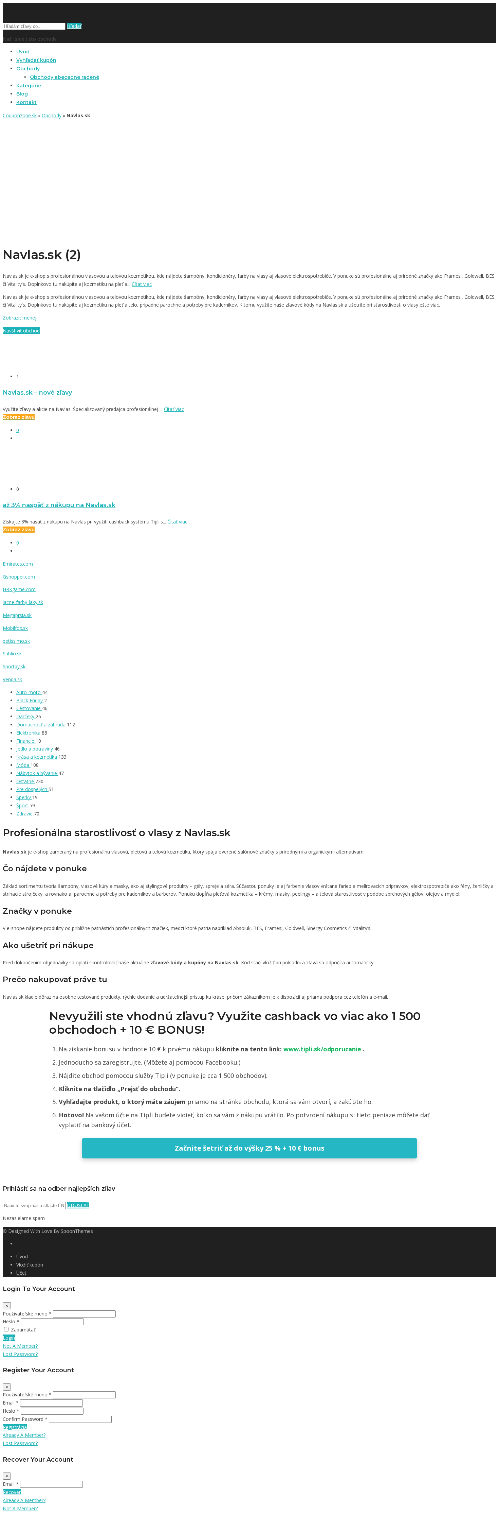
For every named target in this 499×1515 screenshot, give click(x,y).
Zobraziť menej (19, 317)
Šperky (24, 797)
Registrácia (15, 1427)
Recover (12, 1492)
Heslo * (11, 1321)
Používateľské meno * (27, 1313)
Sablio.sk (12, 653)
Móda (23, 765)
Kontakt (26, 102)
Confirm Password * (25, 1419)
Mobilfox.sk (15, 628)
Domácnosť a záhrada (41, 724)
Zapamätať (23, 1329)
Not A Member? (20, 1346)
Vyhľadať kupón (36, 60)
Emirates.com (18, 564)
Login (9, 1338)
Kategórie (28, 86)
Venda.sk (12, 679)
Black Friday (30, 700)
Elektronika (29, 732)
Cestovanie (29, 708)
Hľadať (74, 26)
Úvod (23, 52)
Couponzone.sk (20, 115)
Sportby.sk (14, 666)
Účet (21, 1273)
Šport (23, 805)
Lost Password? (20, 1354)
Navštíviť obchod (21, 330)
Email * (11, 1402)
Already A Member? (24, 1435)
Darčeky (26, 716)
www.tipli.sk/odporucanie (323, 1049)
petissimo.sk (16, 641)
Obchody (28, 69)
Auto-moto (29, 692)
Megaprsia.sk (17, 615)
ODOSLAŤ (78, 1205)
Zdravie (25, 813)
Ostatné (25, 781)
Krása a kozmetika (37, 757)
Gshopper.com (19, 576)
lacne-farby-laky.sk (23, 602)
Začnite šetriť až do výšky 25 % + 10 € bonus (250, 1148)
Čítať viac (142, 284)
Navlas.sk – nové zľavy (37, 392)
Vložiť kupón (29, 1264)
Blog (22, 94)
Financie (26, 741)
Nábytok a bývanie (37, 773)
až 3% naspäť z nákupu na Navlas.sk (59, 505)
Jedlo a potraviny (35, 748)
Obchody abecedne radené (64, 77)
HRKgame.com (19, 589)
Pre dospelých (32, 789)
